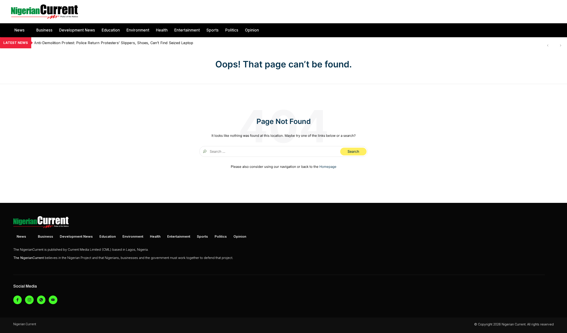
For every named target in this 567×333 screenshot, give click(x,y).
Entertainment (187, 30)
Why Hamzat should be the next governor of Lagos (78, 43)
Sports (212, 30)
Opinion (252, 30)
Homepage (327, 167)
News (19, 30)
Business (44, 30)
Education (111, 30)
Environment (137, 30)
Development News (77, 30)
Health (162, 30)
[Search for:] (283, 151)
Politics (231, 30)
